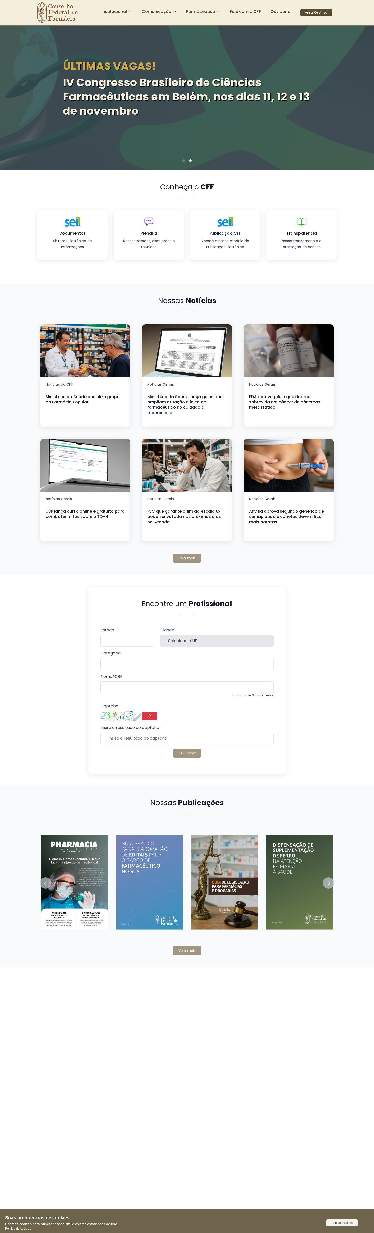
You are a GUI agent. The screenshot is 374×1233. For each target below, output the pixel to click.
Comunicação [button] (156, 11)
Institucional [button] (114, 11)
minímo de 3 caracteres (253, 695)
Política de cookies (18, 1228)
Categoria (110, 653)
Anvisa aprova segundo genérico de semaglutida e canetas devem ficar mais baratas (286, 516)
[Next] (362, 96)
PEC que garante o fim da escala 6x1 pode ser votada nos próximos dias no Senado (184, 516)
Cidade (167, 630)
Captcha (109, 706)
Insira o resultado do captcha (129, 727)
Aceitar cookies (342, 1223)
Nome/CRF (111, 676)
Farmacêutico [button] (200, 11)
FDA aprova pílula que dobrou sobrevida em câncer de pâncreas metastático (284, 402)
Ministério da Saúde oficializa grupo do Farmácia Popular (83, 399)
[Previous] (11, 96)
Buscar (189, 753)
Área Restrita (316, 12)
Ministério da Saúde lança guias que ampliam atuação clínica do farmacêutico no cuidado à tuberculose (184, 404)
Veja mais (187, 558)
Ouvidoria (280, 11)
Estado (107, 630)
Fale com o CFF (245, 11)
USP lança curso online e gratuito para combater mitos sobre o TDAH (85, 514)
